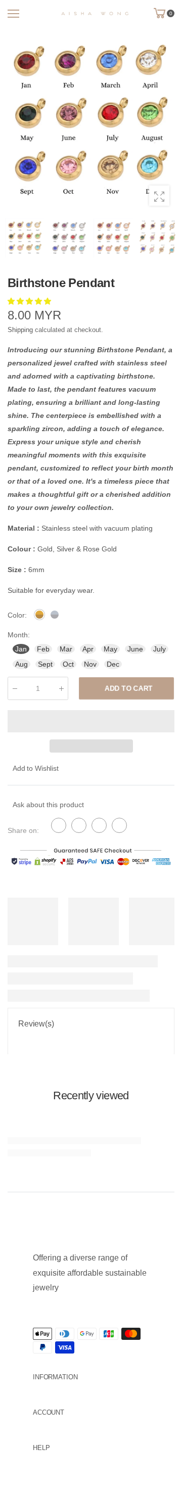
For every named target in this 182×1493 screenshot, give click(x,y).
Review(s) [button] (36, 1023)
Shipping (20, 329)
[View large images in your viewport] (159, 195)
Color (17, 615)
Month (19, 635)
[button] (30, 301)
